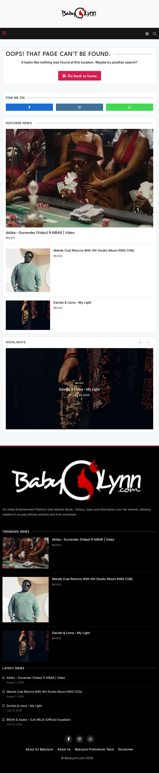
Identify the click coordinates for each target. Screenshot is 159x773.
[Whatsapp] (129, 107)
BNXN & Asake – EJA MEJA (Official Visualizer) (39, 719)
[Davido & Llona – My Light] (28, 315)
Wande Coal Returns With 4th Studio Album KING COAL (94, 250)
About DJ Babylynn (39, 749)
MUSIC (10, 237)
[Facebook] (29, 107)
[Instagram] (79, 107)
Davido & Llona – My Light (72, 302)
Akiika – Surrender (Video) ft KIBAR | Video (40, 233)
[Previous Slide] (140, 342)
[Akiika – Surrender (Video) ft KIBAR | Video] (79, 178)
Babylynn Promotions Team (94, 749)
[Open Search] (155, 33)
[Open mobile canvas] (4, 33)
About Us (64, 749)
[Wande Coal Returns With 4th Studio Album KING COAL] (28, 270)
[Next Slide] (148, 342)
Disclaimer (125, 749)
